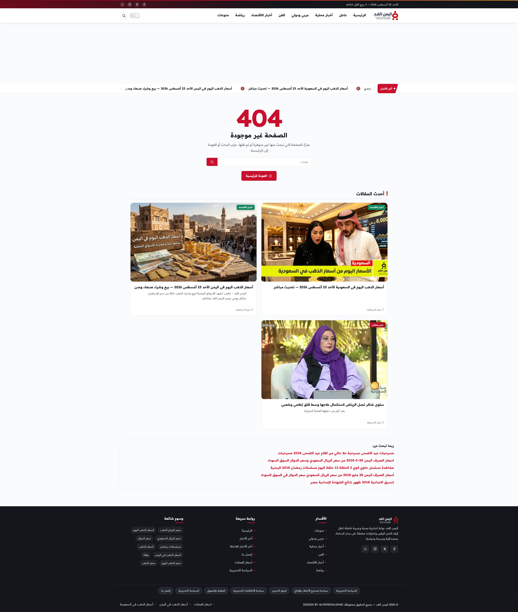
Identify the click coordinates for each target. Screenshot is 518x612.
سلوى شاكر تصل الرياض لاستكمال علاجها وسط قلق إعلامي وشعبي (332, 405)
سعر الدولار (144, 538)
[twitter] (137, 4)
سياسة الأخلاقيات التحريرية (248, 590)
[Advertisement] (259, 53)
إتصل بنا (247, 554)
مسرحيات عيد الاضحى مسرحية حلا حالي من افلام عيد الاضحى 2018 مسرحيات (336, 453)
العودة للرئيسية (256, 176)
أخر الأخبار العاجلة (241, 546)
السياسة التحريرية (240, 570)
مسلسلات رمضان (170, 546)
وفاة (146, 554)
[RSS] (122, 4)
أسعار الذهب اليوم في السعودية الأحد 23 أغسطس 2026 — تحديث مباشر (308, 88)
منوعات (223, 15)
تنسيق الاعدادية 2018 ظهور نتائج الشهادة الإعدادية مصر (352, 482)
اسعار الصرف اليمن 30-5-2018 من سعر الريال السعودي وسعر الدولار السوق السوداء (331, 460)
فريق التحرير (279, 590)
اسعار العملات (243, 562)
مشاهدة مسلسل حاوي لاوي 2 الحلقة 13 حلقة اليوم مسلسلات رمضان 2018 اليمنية (332, 468)
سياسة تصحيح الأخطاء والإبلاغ (311, 590)
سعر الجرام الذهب (170, 529)
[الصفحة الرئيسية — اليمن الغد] (386, 15)
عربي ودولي (300, 15)
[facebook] (144, 4)
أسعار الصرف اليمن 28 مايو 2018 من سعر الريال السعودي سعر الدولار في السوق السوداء (327, 475)
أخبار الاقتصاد (261, 15)
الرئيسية (359, 15)
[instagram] (129, 4)
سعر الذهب (148, 563)
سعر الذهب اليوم (171, 563)
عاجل (343, 15)
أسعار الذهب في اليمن (168, 554)
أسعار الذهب (146, 546)
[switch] (135, 15)
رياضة (240, 15)
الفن (282, 15)
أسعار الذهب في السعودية (136, 604)
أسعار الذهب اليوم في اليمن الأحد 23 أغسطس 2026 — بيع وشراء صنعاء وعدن (189, 88)
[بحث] (124, 16)
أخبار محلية (324, 15)
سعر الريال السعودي (169, 538)
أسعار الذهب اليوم (143, 529)
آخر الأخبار (246, 538)
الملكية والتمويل (216, 590)
